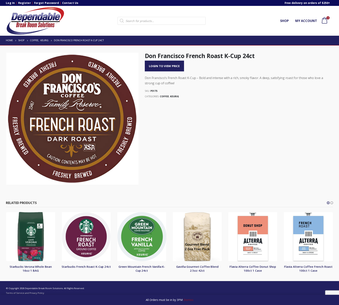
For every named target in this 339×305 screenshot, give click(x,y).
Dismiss (188, 300)
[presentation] (7, 119)
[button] (328, 202)
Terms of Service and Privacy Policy (25, 292)
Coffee (164, 96)
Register (24, 3)
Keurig (174, 96)
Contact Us (70, 3)
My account (306, 21)
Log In (10, 3)
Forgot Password (46, 3)
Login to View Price (164, 66)
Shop (284, 21)
